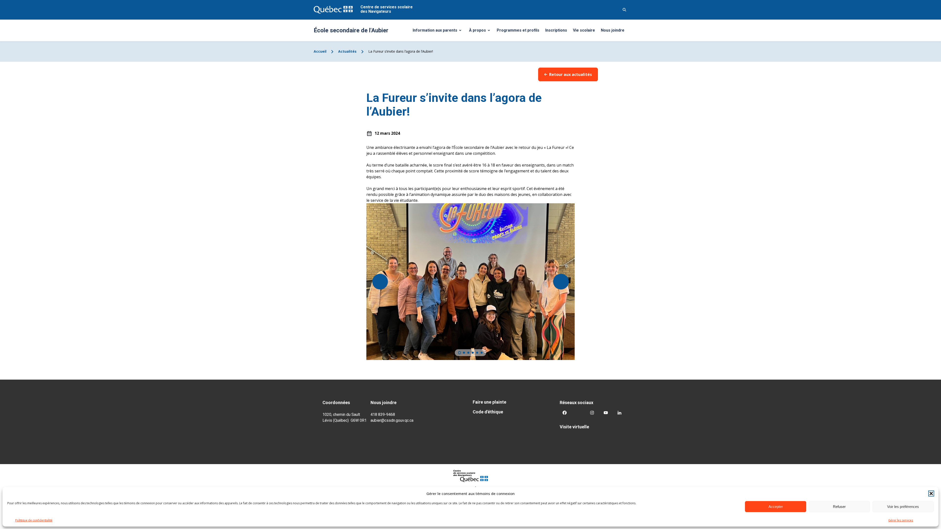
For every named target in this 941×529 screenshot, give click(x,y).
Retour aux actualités (570, 74)
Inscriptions (556, 30)
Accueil (320, 51)
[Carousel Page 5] (477, 353)
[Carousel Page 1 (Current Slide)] (459, 353)
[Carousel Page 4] (473, 353)
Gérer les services (900, 520)
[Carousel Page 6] (482, 353)
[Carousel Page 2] (464, 353)
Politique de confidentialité (33, 520)
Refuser (839, 507)
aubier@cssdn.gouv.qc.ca (392, 420)
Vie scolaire (584, 30)
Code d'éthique (488, 411)
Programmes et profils (518, 30)
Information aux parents (438, 31)
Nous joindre (612, 30)
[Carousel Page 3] (468, 353)
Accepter (775, 507)
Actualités (347, 51)
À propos (481, 31)
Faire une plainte (489, 402)
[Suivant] (561, 281)
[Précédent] (380, 281)
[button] (931, 493)
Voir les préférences (903, 507)
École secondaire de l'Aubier (351, 30)
